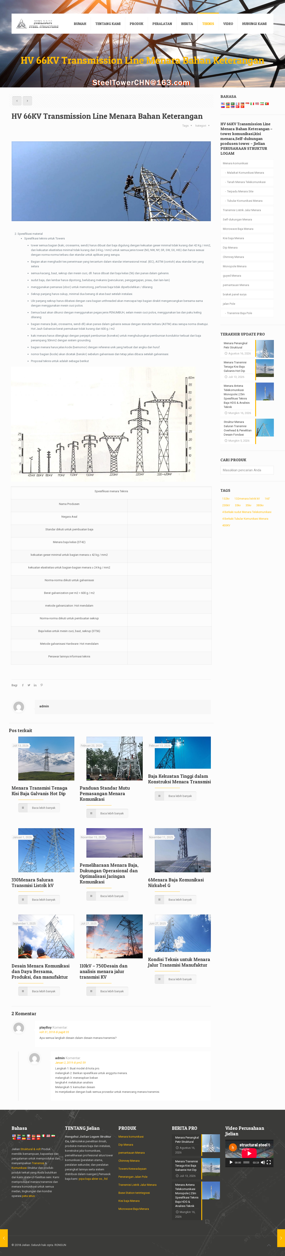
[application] (249, 1153)
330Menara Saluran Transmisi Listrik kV (33, 882)
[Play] (231, 1162)
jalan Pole (229, 303)
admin (44, 706)
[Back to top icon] (268, 1245)
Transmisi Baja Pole (239, 313)
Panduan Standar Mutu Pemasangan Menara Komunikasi (105, 793)
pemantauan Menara (236, 285)
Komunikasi (19, 1168)
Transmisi (38, 1163)
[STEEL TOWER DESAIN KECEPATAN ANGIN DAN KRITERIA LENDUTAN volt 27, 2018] (4, 1238)
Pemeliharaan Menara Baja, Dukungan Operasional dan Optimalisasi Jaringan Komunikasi (109, 873)
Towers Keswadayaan (132, 1168)
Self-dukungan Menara (237, 219)
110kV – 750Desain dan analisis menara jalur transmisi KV (103, 971)
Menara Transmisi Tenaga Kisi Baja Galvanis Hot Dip (39, 790)
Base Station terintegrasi (134, 1192)
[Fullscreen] (269, 1162)
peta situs (28, 1196)
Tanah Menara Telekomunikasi (246, 182)
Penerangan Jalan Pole (132, 1176)
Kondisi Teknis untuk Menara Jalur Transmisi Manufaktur (179, 962)
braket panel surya (234, 294)
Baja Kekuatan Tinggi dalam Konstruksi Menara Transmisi (179, 778)
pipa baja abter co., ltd (93, 1178)
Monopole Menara (234, 266)
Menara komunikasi (235, 163)
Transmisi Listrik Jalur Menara (242, 210)
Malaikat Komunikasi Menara (245, 172)
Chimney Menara (233, 257)
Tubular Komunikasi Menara (245, 200)
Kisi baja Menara (233, 238)
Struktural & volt (30, 1149)
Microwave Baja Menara (238, 229)
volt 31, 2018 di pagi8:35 (54, 1032)
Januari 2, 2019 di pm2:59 (70, 1062)
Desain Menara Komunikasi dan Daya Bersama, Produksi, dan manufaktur (40, 971)
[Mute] (263, 1162)
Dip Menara (230, 247)
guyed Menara (232, 275)
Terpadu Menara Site (240, 191)
